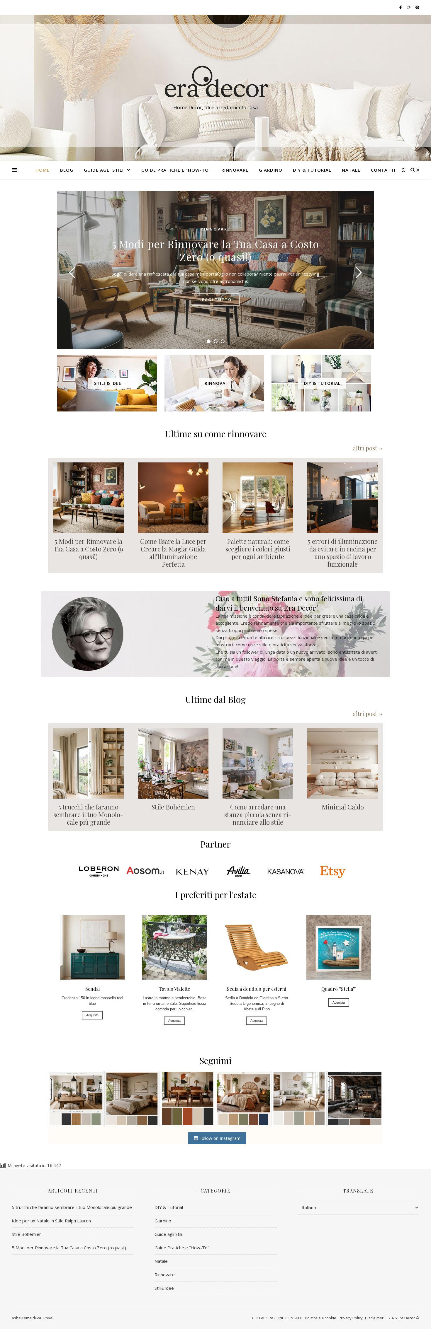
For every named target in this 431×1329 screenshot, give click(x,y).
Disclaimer (374, 1318)
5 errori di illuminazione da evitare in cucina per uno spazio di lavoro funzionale (343, 552)
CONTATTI (383, 170)
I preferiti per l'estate (215, 895)
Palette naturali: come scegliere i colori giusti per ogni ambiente (257, 549)
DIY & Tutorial (312, 170)
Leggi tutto (215, 299)
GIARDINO (270, 170)
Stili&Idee (164, 1288)
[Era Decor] (215, 82)
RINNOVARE (234, 170)
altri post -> (368, 448)
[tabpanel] (215, 270)
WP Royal (45, 1318)
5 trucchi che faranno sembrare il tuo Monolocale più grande (88, 814)
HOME (42, 170)
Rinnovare (215, 229)
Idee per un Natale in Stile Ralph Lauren (51, 1221)
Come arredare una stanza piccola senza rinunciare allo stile (257, 814)
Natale (161, 1261)
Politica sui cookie (320, 1318)
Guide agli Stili (104, 170)
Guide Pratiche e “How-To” (176, 170)
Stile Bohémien (173, 807)
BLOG (66, 170)
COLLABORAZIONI (267, 1318)
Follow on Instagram (219, 1138)
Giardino (163, 1221)
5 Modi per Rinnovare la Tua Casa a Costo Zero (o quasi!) (215, 250)
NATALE (351, 170)
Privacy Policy (351, 1318)
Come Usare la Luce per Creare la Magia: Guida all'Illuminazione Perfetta (173, 552)
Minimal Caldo (343, 807)
